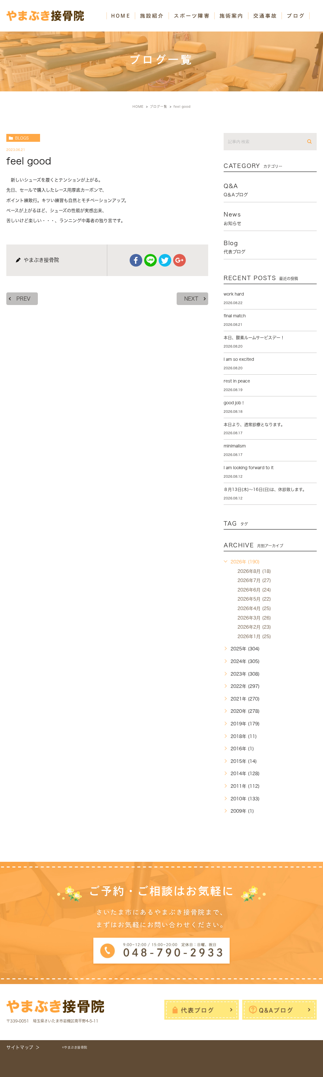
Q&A (236, 190)
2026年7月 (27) (254, 580)
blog (234, 247)
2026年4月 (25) (254, 608)
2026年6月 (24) (254, 590)
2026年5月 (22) (254, 599)
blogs (22, 138)
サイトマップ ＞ (23, 1047)
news (232, 218)
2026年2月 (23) (254, 627)
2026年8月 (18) (254, 571)
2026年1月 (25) (254, 636)
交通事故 (265, 15)
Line (150, 260)
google (179, 260)
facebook (136, 260)
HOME (121, 15)
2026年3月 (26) (254, 618)
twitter (165, 260)
